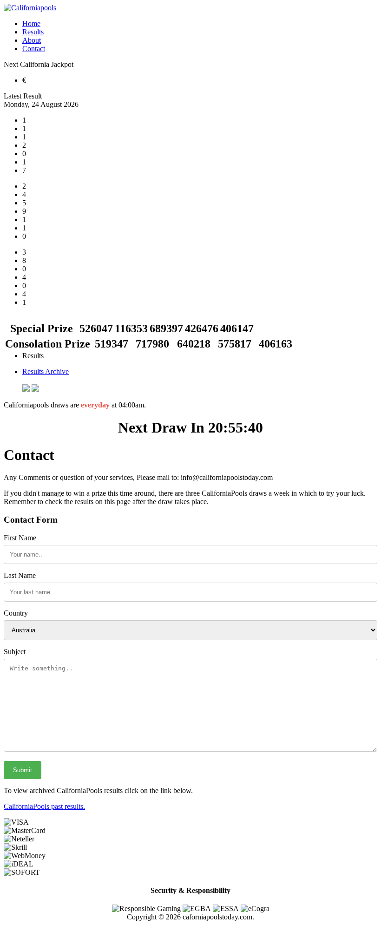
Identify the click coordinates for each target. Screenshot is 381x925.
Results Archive (45, 371)
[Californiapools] (30, 8)
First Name (20, 538)
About (31, 40)
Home (31, 23)
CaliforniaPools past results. (44, 806)
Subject (15, 652)
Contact (33, 48)
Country (16, 613)
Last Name (20, 575)
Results (33, 32)
